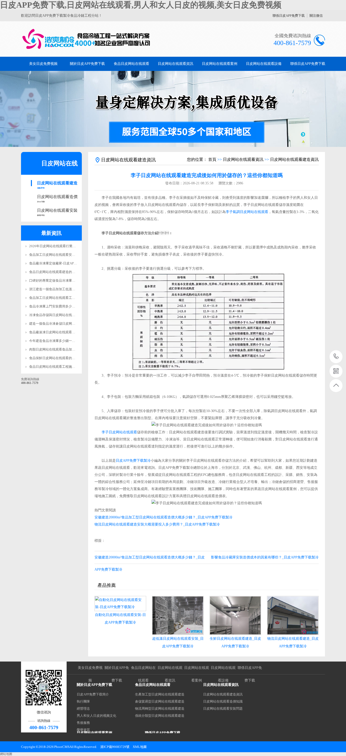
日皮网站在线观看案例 (219, 64)
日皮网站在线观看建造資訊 (57, 183)
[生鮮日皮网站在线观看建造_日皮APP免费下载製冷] (235, 615)
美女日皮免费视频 (43, 64)
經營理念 (83, 708)
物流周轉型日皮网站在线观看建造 (159, 708)
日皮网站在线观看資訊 (175, 64)
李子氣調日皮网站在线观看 (247, 212)
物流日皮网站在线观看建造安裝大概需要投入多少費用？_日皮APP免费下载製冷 (157, 524)
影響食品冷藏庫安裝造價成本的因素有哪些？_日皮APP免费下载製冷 (265, 557)
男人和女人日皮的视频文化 (96, 716)
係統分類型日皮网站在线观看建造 (159, 716)
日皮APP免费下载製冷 (133, 460)
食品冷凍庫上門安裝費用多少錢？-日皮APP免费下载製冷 (70, 306)
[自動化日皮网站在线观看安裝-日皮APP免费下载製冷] (120, 603)
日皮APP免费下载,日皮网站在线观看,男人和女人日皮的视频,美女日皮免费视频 (140, 4)
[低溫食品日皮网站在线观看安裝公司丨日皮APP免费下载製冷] (86, 39)
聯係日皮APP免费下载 (289, 15)
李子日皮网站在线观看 (119, 432)
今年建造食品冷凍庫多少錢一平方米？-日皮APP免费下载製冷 (73, 341)
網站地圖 (6, 754)
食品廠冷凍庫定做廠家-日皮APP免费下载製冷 (62, 263)
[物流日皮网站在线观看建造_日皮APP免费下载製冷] (293, 615)
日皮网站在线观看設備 (263, 64)
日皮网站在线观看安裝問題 (57, 211)
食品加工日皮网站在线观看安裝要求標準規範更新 (65, 255)
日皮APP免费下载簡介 (93, 694)
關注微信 (316, 15)
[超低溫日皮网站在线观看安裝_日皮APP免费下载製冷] (178, 615)
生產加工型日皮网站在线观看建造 (159, 694)
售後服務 (83, 723)
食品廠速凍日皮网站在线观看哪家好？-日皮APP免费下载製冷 (73, 332)
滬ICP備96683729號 (114, 747)
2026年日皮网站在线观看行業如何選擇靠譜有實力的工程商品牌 (75, 246)
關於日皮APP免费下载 (87, 64)
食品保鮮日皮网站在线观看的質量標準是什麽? (63, 358)
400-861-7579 (336, 356)
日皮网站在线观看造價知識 (57, 197)
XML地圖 (140, 747)
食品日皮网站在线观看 (131, 64)
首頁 (212, 159)
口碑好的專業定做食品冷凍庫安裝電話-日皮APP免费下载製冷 (73, 280)
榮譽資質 (83, 730)
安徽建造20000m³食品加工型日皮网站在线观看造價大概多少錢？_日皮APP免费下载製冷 (163, 517)
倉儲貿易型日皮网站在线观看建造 (159, 701)
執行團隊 (83, 701)
